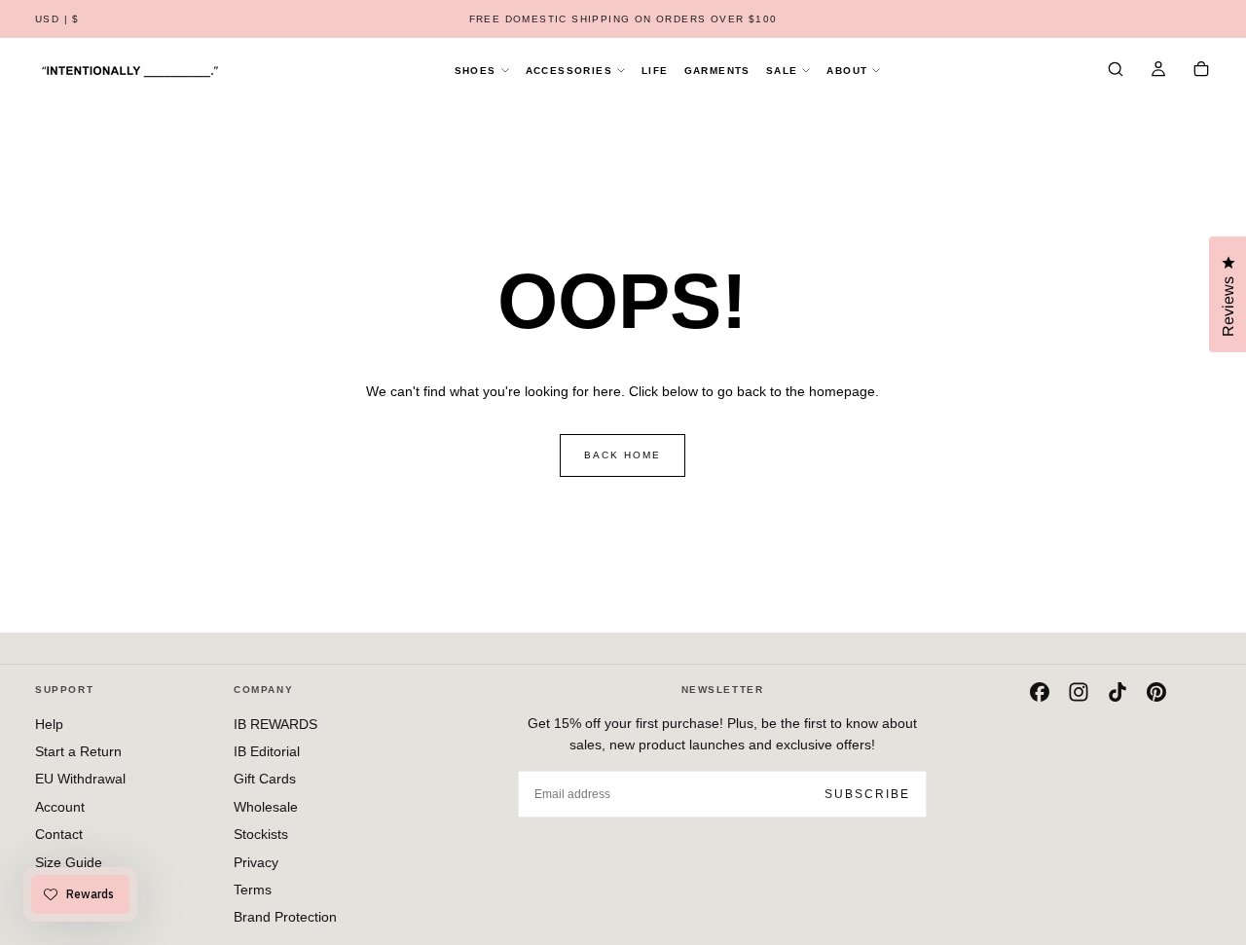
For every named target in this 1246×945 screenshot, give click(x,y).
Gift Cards (265, 778)
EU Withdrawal (80, 778)
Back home (622, 455)
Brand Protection (285, 917)
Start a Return (78, 751)
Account (60, 807)
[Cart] (1201, 71)
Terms (253, 889)
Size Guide (68, 862)
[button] (57, 20)
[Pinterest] (1156, 692)
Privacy (256, 862)
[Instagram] (1078, 692)
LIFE (655, 70)
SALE (782, 70)
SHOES (475, 70)
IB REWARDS (275, 724)
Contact (59, 834)
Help (49, 724)
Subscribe (867, 794)
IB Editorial (267, 751)
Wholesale (266, 807)
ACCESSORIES (569, 70)
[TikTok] (1117, 692)
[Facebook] (1039, 692)
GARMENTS (717, 70)
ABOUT (846, 70)
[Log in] (1158, 71)
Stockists (261, 834)
